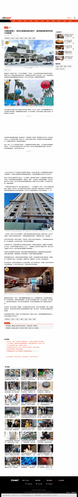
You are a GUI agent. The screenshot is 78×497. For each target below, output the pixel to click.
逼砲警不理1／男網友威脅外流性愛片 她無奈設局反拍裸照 (45, 428)
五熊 (57, 69)
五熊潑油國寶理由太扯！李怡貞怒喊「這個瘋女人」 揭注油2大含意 (28, 454)
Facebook (29, 483)
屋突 (30, 38)
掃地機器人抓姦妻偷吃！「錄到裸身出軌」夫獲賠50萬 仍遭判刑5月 (45, 391)
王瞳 (57, 66)
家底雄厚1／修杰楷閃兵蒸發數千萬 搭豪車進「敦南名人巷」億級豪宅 (45, 416)
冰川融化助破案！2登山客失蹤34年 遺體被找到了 (12, 416)
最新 (14, 20)
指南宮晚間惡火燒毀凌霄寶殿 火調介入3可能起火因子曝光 (12, 454)
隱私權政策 (28, 495)
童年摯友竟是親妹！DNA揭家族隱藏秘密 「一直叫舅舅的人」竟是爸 (28, 466)
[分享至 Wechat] (3, 45)
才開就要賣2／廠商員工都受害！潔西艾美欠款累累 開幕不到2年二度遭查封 (22, 328)
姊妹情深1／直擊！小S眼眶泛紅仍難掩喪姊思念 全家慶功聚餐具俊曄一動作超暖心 (25, 341)
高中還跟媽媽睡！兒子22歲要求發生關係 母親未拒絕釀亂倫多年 (45, 441)
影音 (65, 20)
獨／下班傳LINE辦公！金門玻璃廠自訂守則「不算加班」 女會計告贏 (12, 466)
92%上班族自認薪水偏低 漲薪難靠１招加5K (17, 345)
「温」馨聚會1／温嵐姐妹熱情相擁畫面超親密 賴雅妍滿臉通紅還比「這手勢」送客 (25, 343)
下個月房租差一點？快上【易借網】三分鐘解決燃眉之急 (19, 351)
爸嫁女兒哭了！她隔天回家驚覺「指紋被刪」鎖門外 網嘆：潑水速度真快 (45, 466)
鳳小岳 (69, 66)
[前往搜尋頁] (74, 18)
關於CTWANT (25, 480)
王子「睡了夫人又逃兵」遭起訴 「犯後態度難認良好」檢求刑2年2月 (45, 403)
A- (8, 70)
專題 (70, 20)
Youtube (40, 483)
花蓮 (17, 38)
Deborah (62, 69)
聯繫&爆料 (38, 480)
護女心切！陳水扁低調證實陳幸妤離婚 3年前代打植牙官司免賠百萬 (12, 403)
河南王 (21, 38)
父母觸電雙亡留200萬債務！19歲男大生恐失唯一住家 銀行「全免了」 (28, 428)
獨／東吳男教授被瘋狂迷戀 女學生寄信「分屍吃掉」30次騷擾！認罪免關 (28, 391)
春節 (65, 66)
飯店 (26, 38)
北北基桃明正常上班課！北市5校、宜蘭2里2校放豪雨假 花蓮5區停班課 (23, 347)
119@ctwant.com (34, 356)
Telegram (50, 483)
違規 (34, 38)
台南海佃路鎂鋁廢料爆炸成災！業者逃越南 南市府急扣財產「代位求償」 (28, 441)
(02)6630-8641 (17, 356)
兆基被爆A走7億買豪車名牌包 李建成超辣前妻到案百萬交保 (29, 416)
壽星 (61, 66)
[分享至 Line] (3, 41)
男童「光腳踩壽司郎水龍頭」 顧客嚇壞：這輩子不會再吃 (29, 403)
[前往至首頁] (7, 18)
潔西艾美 (7, 38)
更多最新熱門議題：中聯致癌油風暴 (15, 349)
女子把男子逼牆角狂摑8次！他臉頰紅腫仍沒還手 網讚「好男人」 (12, 378)
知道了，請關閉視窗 (71, 492)
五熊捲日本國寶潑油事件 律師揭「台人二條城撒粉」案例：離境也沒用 (45, 454)
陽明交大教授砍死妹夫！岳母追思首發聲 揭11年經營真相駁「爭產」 (12, 391)
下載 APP (69, 18)
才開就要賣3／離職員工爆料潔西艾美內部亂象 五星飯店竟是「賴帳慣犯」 (21, 325)
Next (2, 47)
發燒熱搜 (61, 480)
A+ (5, 70)
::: (5, 22)
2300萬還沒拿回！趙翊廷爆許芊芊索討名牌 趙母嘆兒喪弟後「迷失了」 (12, 428)
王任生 (12, 38)
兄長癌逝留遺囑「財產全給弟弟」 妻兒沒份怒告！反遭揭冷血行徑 (12, 441)
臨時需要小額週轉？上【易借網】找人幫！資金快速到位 (45, 378)
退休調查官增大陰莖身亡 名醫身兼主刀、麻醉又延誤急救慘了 (28, 378)
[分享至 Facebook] (3, 43)
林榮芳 (8, 35)
